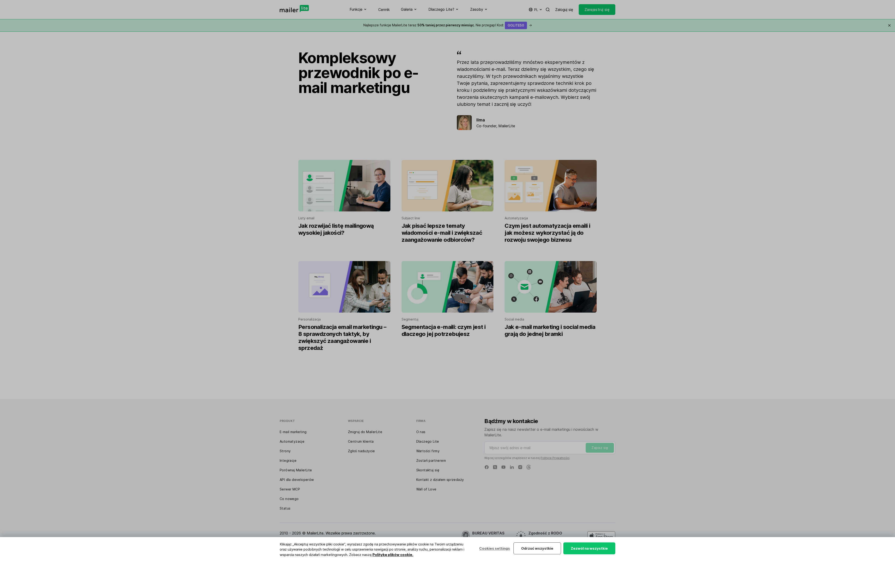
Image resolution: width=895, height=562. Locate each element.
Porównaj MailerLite (296, 470)
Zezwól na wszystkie (589, 548)
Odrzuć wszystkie (537, 548)
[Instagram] (520, 467)
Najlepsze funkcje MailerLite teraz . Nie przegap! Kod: (447, 25)
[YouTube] (503, 467)
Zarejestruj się (597, 9)
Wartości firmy (428, 451)
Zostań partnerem (431, 460)
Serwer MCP (290, 489)
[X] (495, 467)
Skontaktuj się (428, 470)
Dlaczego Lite (427, 441)
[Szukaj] (548, 9)
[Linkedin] (511, 467)
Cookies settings (494, 548)
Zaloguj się (564, 9)
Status (285, 508)
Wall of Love (426, 489)
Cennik (384, 9)
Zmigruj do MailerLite (365, 432)
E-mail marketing (293, 432)
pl (536, 10)
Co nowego (289, 499)
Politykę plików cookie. (392, 554)
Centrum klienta (361, 441)
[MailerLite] (294, 8)
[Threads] (528, 467)
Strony (285, 451)
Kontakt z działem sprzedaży (440, 480)
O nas (421, 432)
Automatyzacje (292, 441)
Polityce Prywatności (554, 458)
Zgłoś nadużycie (361, 451)
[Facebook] (486, 467)
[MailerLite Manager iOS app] (601, 536)
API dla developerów (297, 480)
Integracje (288, 460)
